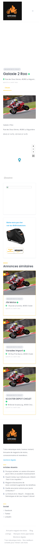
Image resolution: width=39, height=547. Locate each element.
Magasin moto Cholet (12, 69)
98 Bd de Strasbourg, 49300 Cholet (20, 405)
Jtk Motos (11, 302)
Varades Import (14, 350)
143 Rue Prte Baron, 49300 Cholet (20, 354)
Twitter (7, 514)
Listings (8, 534)
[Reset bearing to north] (33, 151)
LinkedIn (8, 517)
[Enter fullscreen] (33, 155)
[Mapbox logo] (8, 178)
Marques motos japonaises (24, 534)
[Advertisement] (19, 42)
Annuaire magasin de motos (16, 530)
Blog (31, 530)
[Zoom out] (33, 149)
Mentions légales (19, 537)
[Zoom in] (33, 146)
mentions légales (9, 460)
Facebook (8, 510)
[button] (19, 160)
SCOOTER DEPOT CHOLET (18, 398)
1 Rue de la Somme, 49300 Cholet (20, 306)
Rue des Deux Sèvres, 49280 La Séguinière (20, 79)
